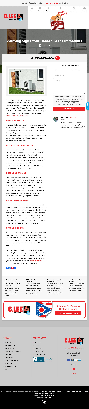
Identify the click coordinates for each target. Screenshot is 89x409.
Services (48, 11)
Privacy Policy (69, 104)
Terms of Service (78, 104)
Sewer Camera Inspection (12, 351)
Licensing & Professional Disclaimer (69, 391)
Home (31, 11)
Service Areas (74, 11)
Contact (84, 11)
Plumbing (8, 342)
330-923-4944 (52, 3)
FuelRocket (48, 397)
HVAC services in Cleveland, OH (17, 116)
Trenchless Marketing (46, 395)
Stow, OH (37, 345)
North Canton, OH (40, 354)
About (39, 11)
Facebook (63, 119)
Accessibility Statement (47, 391)
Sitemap (74, 373)
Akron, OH (38, 342)
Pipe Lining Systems (11, 366)
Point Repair (9, 363)
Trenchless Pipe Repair (12, 360)
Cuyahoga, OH (39, 348)
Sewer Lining (9, 357)
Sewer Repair (9, 354)
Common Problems (60, 11)
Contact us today (36, 261)
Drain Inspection (10, 345)
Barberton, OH (39, 351)
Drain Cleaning (9, 348)
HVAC (7, 369)
